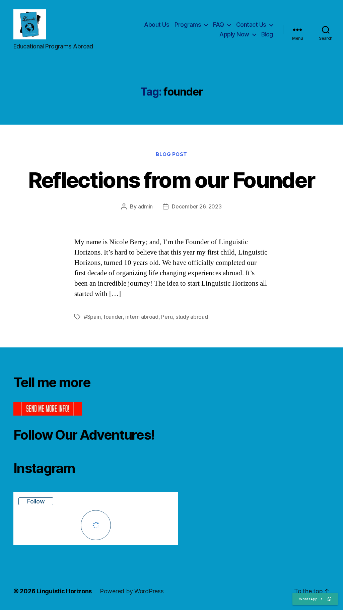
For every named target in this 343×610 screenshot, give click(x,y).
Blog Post (171, 154)
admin (145, 206)
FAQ (218, 24)
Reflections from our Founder (171, 180)
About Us (156, 24)
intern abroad (141, 316)
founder (113, 316)
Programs (188, 24)
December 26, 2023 (196, 206)
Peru (167, 316)
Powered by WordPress (132, 591)
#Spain (92, 316)
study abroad (192, 316)
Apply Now (234, 34)
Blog (267, 34)
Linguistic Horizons (64, 591)
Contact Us (251, 24)
